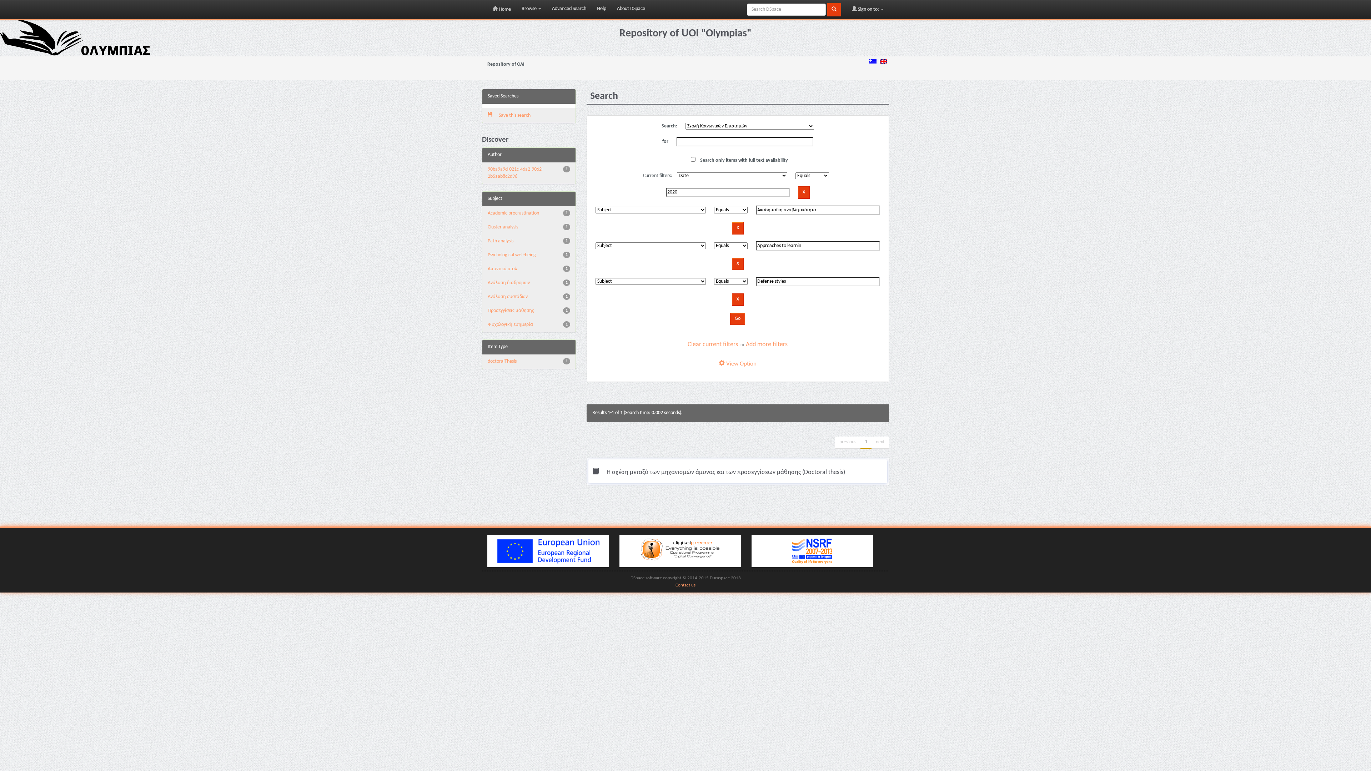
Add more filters (767, 344)
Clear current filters (713, 344)
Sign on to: (868, 9)
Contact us (685, 585)
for (665, 141)
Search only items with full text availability (743, 160)
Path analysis (500, 241)
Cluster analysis (503, 227)
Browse (530, 8)
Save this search (514, 115)
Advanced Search (569, 8)
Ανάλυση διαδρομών (509, 283)
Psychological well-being (512, 255)
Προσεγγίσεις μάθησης (511, 310)
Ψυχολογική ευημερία (510, 324)
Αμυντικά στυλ (502, 269)
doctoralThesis (502, 361)
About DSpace (631, 8)
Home (504, 9)
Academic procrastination (513, 213)
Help (601, 8)
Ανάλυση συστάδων (508, 296)
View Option (741, 364)
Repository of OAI (505, 64)
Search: (669, 126)
